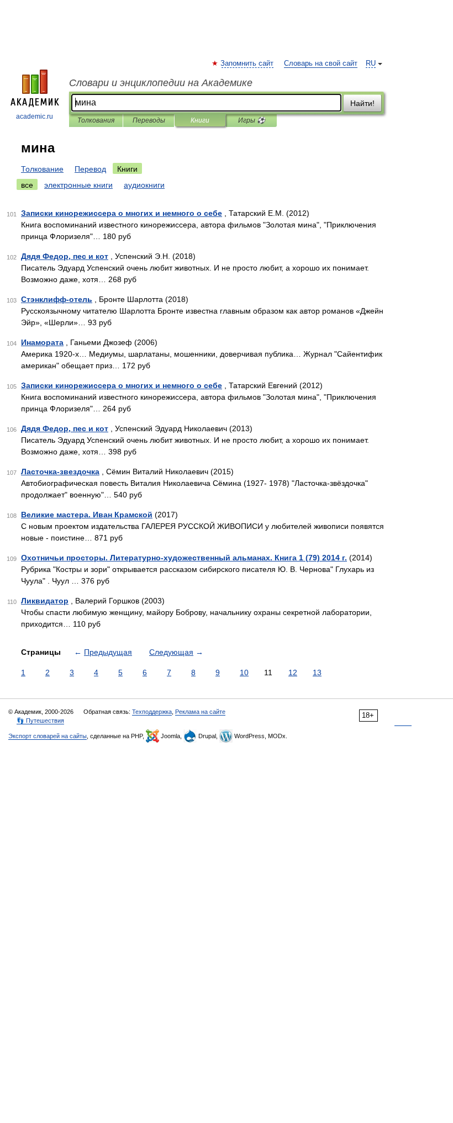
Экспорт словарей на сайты (47, 736)
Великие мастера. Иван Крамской (86, 514)
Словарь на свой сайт (320, 63)
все (27, 185)
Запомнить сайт (247, 63)
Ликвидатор (45, 600)
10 (244, 672)
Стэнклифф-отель (56, 299)
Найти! (362, 103)
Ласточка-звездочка (60, 471)
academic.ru (34, 116)
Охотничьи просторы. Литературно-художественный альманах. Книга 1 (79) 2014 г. (184, 557)
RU (371, 63)
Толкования (95, 120)
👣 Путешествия (40, 720)
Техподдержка (152, 711)
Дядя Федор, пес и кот (64, 256)
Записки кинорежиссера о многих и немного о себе (121, 213)
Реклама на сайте (200, 711)
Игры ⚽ (251, 120)
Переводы (149, 120)
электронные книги (78, 185)
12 (292, 672)
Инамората (42, 342)
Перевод (90, 169)
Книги (200, 120)
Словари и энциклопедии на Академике (160, 82)
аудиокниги (144, 185)
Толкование (42, 169)
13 (317, 672)
